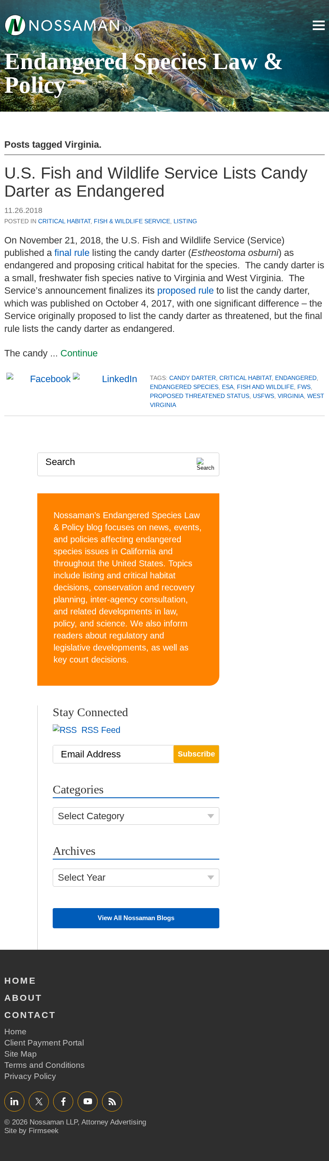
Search (60, 461)
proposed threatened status (199, 395)
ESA (227, 386)
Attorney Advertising (113, 1122)
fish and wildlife (265, 386)
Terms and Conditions (44, 1065)
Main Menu (319, 25)
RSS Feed (99, 730)
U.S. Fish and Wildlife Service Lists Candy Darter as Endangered (156, 182)
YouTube (88, 1101)
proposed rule (185, 290)
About (23, 998)
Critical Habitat (64, 221)
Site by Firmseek (31, 1131)
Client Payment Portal (44, 1042)
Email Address (91, 754)
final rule (72, 252)
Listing (185, 221)
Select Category (91, 816)
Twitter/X (39, 1101)
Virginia (291, 395)
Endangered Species (184, 386)
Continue (79, 353)
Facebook (63, 1101)
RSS (112, 1101)
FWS (304, 386)
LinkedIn (14, 1101)
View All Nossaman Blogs (136, 917)
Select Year (81, 877)
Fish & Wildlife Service (132, 221)
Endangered (296, 377)
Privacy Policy (30, 1076)
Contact (30, 1015)
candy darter (192, 377)
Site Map (20, 1053)
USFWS (263, 395)
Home (20, 980)
